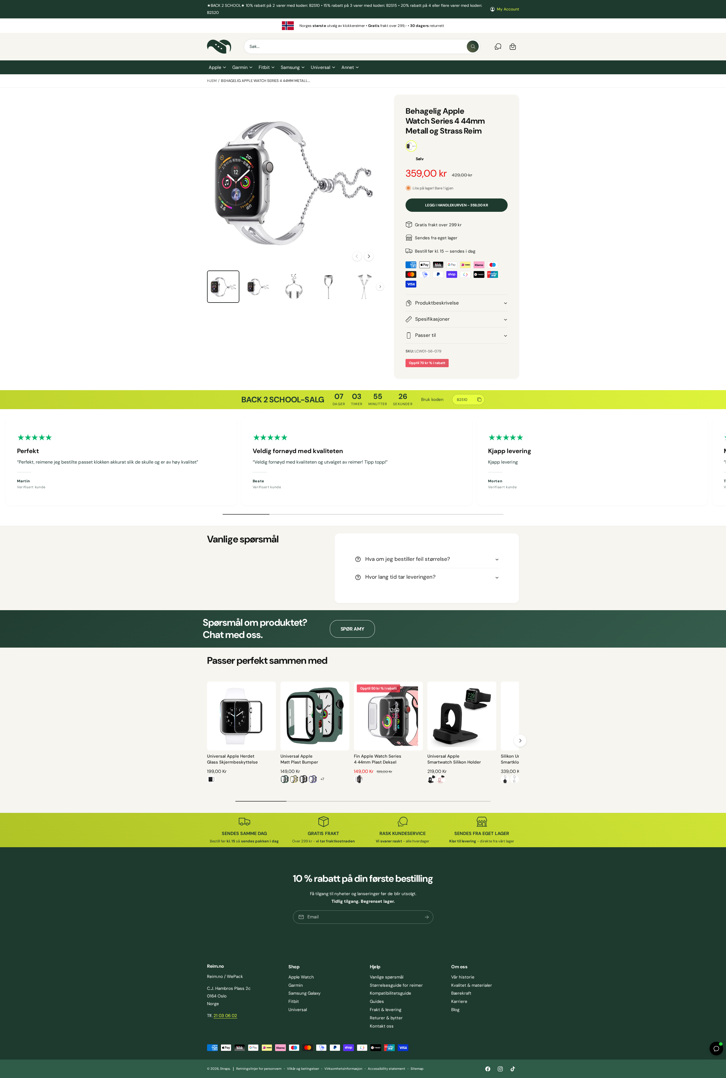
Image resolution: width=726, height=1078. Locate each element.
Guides (377, 1001)
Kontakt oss (382, 1026)
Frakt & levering (385, 1010)
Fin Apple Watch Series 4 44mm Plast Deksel (377, 759)
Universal (320, 67)
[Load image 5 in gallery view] (364, 286)
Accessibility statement (386, 1069)
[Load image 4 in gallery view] (329, 286)
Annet (347, 67)
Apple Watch (301, 977)
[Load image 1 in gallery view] (223, 286)
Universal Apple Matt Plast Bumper (299, 759)
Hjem (212, 80)
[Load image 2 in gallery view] (258, 286)
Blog (455, 1010)
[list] (363, 25)
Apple (215, 67)
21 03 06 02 (225, 1015)
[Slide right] (368, 256)
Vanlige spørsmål (386, 977)
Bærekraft (461, 993)
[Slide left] (357, 256)
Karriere (459, 1001)
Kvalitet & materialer (471, 985)
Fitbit (264, 67)
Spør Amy (352, 629)
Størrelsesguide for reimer (396, 985)
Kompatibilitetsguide (390, 993)
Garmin (240, 67)
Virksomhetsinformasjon (343, 1069)
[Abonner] (426, 917)
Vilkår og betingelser (303, 1069)
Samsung (290, 67)
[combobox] (362, 46)
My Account (508, 9)
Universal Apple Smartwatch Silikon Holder (454, 759)
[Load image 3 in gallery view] (293, 286)
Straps (225, 1069)
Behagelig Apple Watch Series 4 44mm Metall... (265, 80)
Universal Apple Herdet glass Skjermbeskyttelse (232, 759)
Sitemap (417, 1069)
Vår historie (462, 977)
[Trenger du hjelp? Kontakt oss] (498, 46)
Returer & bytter (386, 1018)
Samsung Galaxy (304, 993)
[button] (217, 67)
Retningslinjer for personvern (258, 1069)
